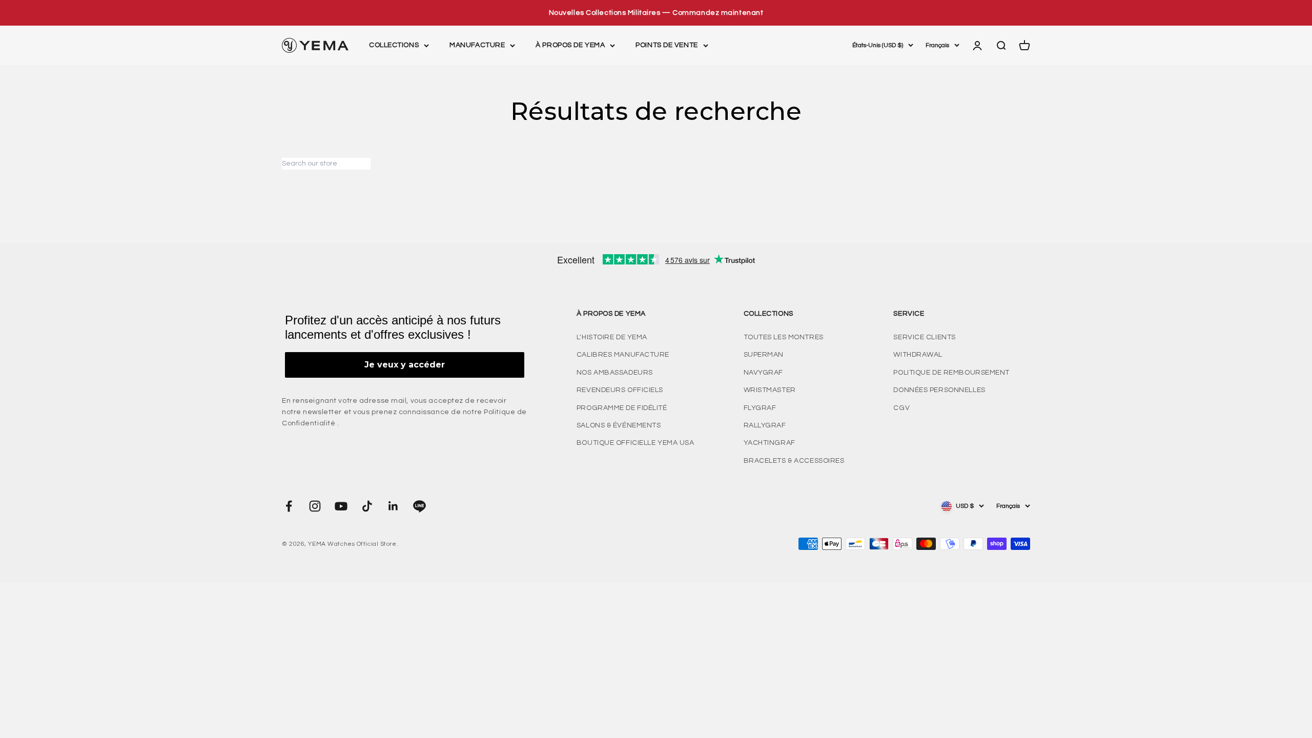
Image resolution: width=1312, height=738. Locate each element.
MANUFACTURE (477, 45)
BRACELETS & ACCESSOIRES (794, 460)
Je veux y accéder (404, 365)
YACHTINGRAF (769, 442)
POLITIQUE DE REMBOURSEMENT (951, 372)
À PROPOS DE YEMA (570, 45)
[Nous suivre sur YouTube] (341, 506)
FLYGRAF (760, 408)
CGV (901, 408)
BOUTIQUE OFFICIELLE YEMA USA (635, 442)
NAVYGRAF (763, 372)
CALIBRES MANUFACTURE (623, 354)
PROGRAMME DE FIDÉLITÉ (622, 408)
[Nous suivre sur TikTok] (367, 506)
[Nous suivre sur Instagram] (315, 506)
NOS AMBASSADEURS (615, 372)
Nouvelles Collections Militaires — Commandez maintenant (656, 12)
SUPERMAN (764, 354)
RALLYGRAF (765, 425)
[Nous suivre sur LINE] (419, 506)
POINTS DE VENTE (667, 45)
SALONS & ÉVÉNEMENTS (619, 425)
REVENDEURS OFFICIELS (620, 390)
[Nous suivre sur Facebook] (289, 506)
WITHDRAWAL (917, 354)
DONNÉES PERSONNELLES (939, 390)
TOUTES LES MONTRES (784, 337)
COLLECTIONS (394, 45)
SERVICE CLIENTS (924, 337)
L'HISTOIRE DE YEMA (612, 337)
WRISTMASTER (770, 390)
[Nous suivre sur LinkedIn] (393, 506)
